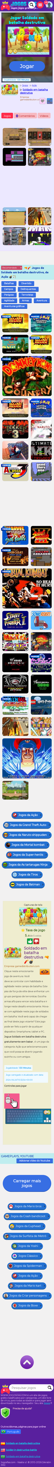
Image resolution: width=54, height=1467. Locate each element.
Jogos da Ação (28, 815)
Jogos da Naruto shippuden (28, 834)
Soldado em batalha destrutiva (23, 1456)
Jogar (27, 66)
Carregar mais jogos (27, 1183)
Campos (8, 289)
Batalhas (9, 283)
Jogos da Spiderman (28, 1265)
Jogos (7, 116)
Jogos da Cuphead (28, 1226)
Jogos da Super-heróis (28, 854)
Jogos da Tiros (28, 874)
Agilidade (9, 300)
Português (13, 1431)
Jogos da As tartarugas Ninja (28, 864)
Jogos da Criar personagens (28, 1295)
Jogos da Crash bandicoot (28, 1216)
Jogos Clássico (28, 1256)
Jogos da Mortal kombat (28, 844)
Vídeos (44, 116)
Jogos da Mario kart (28, 1285)
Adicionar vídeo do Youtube (34, 1160)
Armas (25, 300)
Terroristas (27, 294)
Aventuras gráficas (14, 306)
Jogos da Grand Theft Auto (28, 825)
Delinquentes (28, 289)
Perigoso (9, 294)
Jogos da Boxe (28, 1305)
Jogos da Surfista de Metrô (28, 1236)
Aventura (42, 300)
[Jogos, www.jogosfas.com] (19, 5)
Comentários (26, 116)
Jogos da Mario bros (28, 1206)
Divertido (26, 283)
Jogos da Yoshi (28, 1246)
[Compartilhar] (50, 101)
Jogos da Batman (28, 884)
